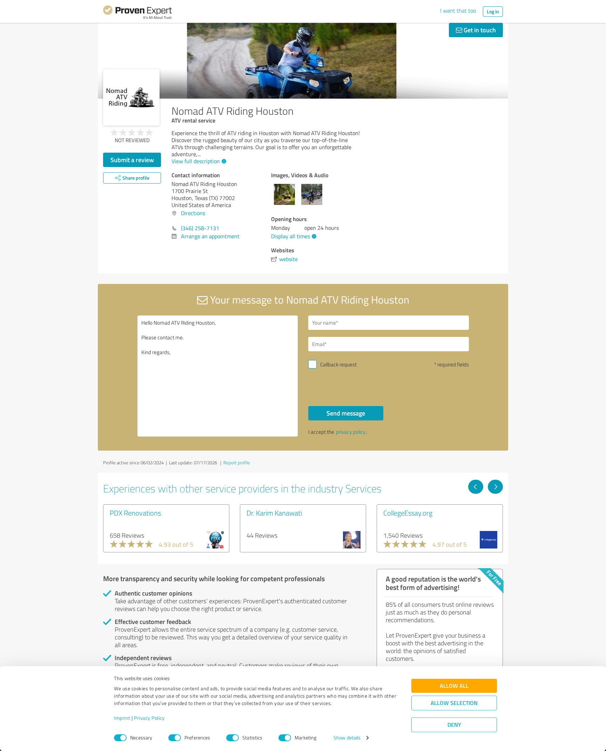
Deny (454, 725)
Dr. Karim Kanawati (274, 513)
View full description (195, 161)
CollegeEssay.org (407, 513)
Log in (493, 11)
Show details (347, 738)
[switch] (174, 737)
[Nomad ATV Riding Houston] (131, 97)
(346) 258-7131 (200, 228)
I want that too (458, 10)
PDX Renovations (135, 513)
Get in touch (479, 29)
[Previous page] (475, 487)
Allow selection (454, 703)
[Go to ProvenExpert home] (137, 13)
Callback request (338, 364)
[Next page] (495, 487)
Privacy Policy (149, 718)
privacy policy (350, 432)
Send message (345, 413)
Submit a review (132, 159)
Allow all (454, 686)
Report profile (236, 462)
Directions (193, 213)
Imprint (122, 718)
